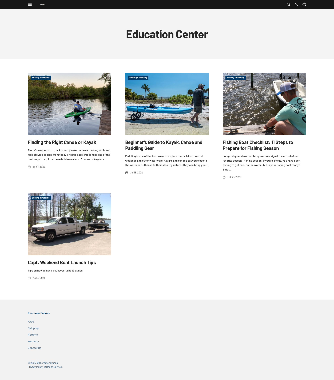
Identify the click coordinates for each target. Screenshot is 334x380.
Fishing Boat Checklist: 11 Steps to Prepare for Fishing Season (258, 145)
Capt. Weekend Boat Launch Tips (62, 262)
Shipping (33, 328)
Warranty (33, 341)
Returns (33, 334)
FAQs (31, 321)
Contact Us (34, 347)
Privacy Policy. (35, 366)
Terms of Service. (53, 366)
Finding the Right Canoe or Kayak (62, 142)
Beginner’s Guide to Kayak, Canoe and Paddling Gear (163, 145)
